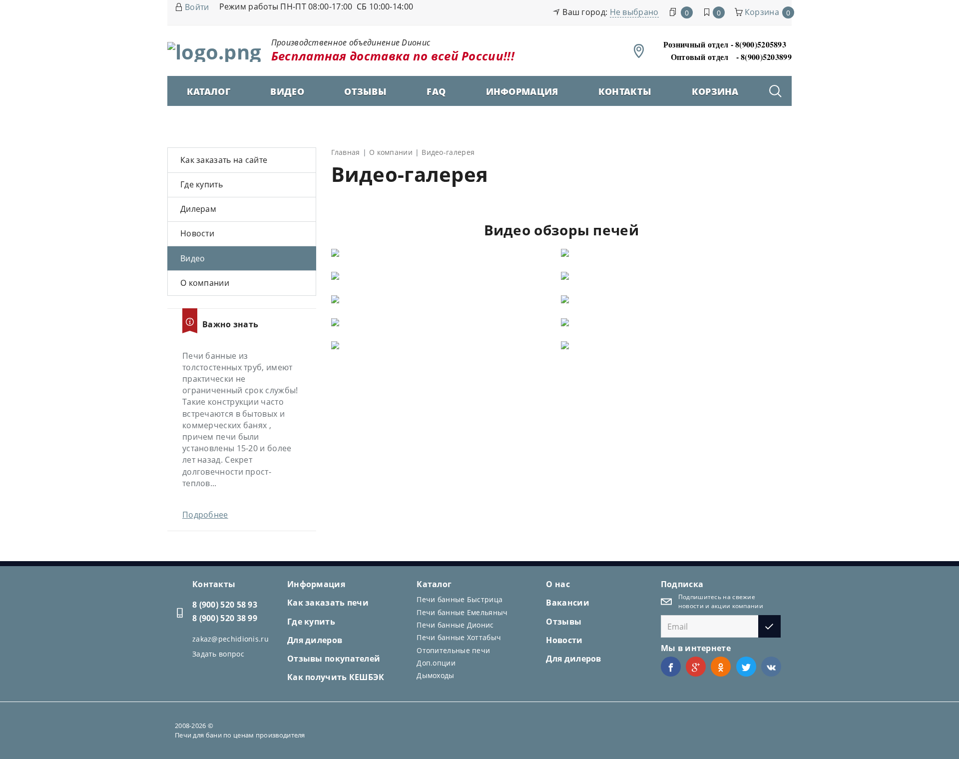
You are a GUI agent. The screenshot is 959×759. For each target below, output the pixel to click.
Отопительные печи (453, 650)
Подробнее (205, 514)
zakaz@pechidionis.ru (230, 639)
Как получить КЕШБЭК (336, 677)
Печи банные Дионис (455, 625)
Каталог (434, 584)
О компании (204, 282)
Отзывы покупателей (333, 658)
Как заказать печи (328, 602)
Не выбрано (634, 11)
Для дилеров (314, 640)
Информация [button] (522, 91)
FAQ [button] (436, 91)
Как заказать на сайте (223, 159)
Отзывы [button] (365, 91)
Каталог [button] (208, 91)
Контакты (624, 91)
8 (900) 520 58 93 (224, 604)
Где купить (201, 184)
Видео (287, 91)
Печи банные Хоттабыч (459, 637)
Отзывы (563, 621)
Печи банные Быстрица (459, 599)
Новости (197, 233)
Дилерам (198, 208)
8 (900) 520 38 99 (224, 618)
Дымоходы (435, 675)
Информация (316, 584)
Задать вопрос (218, 654)
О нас (558, 584)
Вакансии (567, 602)
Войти (197, 6)
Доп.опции (436, 663)
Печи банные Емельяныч (462, 612)
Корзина (715, 91)
